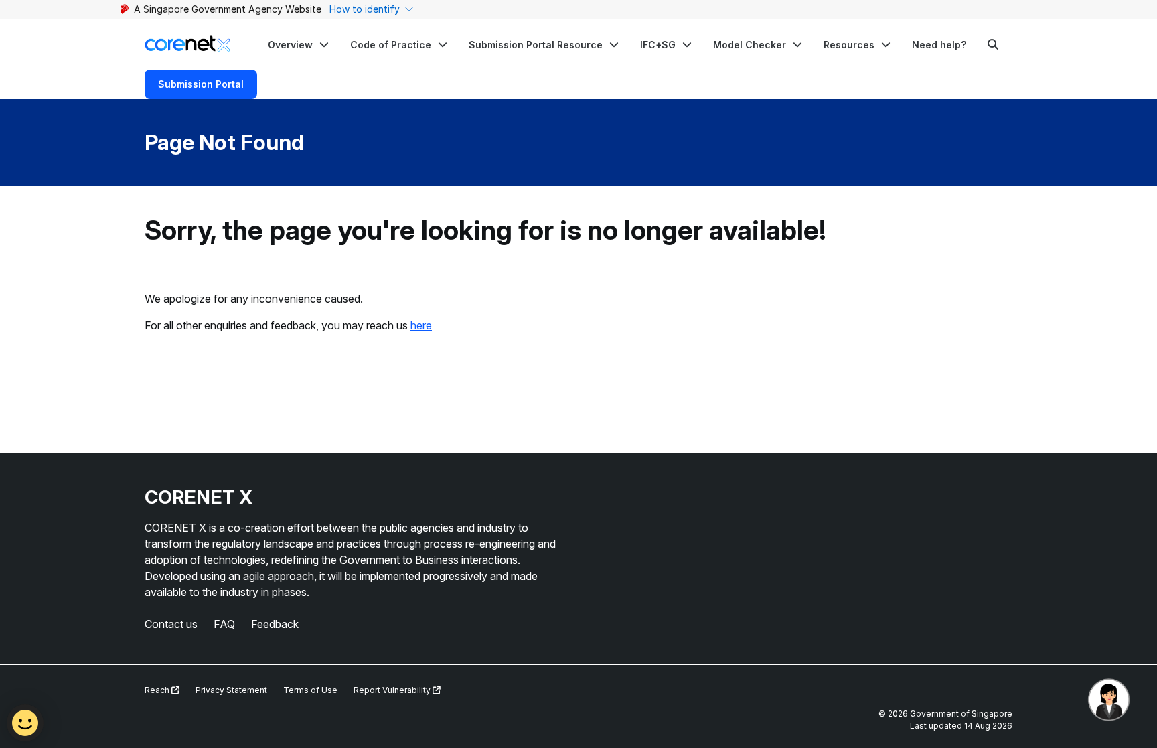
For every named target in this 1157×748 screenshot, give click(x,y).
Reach (158, 690)
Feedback (275, 624)
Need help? (939, 44)
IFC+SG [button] (658, 44)
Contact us (171, 624)
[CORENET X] (187, 44)
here (421, 325)
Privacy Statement (231, 690)
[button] (298, 44)
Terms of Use (310, 690)
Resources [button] (849, 44)
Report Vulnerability (393, 690)
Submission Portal (201, 84)
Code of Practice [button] (390, 44)
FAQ (224, 624)
